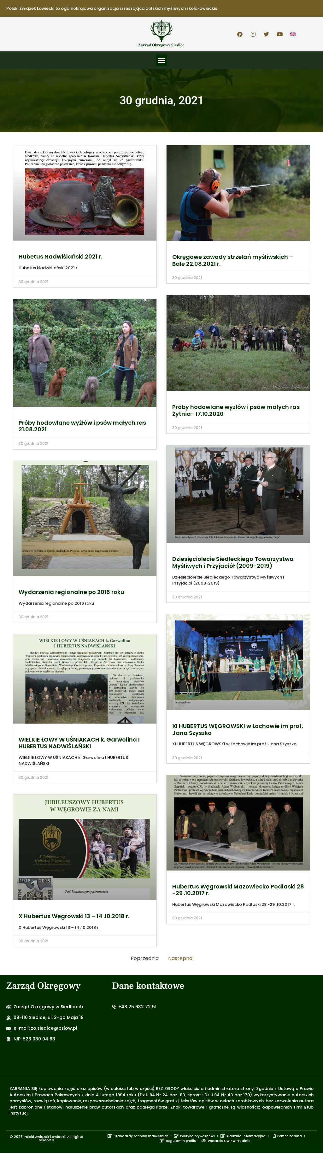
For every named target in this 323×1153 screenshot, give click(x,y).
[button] (161, 60)
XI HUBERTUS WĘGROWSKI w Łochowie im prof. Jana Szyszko (237, 729)
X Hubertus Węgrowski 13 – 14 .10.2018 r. (74, 916)
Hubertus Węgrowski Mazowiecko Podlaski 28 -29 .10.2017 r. (238, 889)
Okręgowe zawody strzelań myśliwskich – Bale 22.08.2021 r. (232, 260)
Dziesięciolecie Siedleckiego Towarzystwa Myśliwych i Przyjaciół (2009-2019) (233, 562)
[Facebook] (240, 34)
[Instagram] (253, 34)
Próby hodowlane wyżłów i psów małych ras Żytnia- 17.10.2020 (236, 410)
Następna (180, 958)
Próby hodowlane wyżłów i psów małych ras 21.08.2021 (82, 426)
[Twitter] (266, 34)
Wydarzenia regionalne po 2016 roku (71, 592)
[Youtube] (279, 34)
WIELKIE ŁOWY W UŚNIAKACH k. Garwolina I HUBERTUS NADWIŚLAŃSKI (79, 743)
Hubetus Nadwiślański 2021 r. (60, 256)
